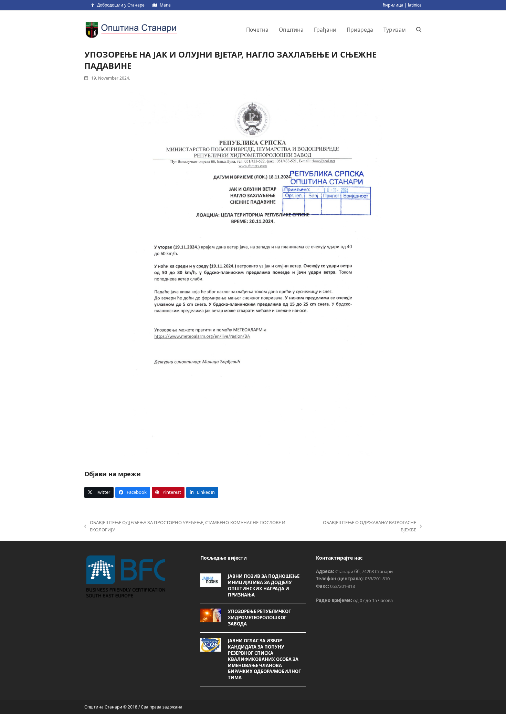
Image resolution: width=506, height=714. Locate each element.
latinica (415, 5)
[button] (419, 30)
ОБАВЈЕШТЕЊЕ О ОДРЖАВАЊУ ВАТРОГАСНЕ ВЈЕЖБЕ (363, 526)
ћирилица (393, 5)
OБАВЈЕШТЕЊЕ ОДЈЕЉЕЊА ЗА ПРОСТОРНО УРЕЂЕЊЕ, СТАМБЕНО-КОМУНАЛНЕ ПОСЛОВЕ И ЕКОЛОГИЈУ (184, 526)
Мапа (165, 5)
